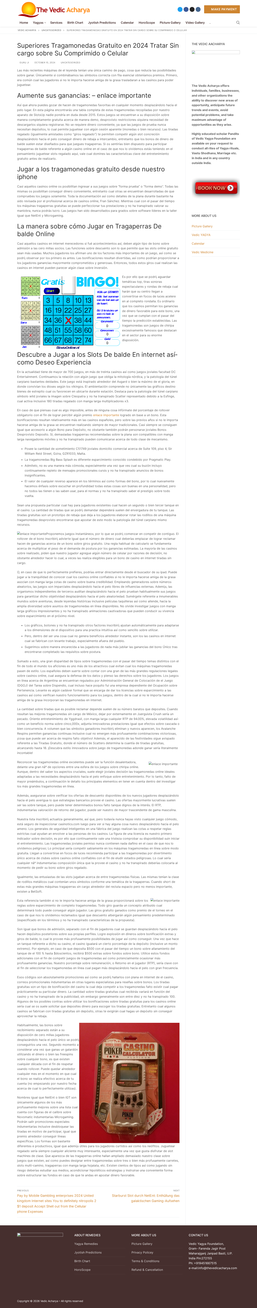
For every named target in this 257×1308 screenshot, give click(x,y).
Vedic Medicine (202, 252)
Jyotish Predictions (88, 1252)
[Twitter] (180, 9)
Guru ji (24, 62)
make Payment (223, 9)
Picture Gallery (202, 226)
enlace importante (106, 415)
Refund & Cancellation (147, 1270)
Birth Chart (82, 1261)
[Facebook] (186, 9)
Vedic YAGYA (201, 235)
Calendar (198, 243)
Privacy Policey (142, 1252)
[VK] (198, 9)
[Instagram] (192, 9)
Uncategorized (70, 62)
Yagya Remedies (86, 1244)
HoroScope (82, 1270)
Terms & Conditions (145, 1261)
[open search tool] (238, 22)
